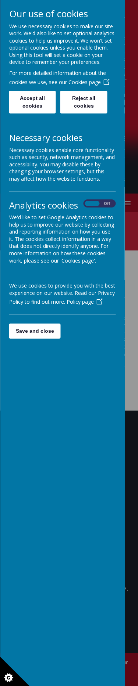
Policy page (79, 301)
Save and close (34, 331)
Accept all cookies (32, 102)
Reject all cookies (83, 102)
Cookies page (84, 82)
